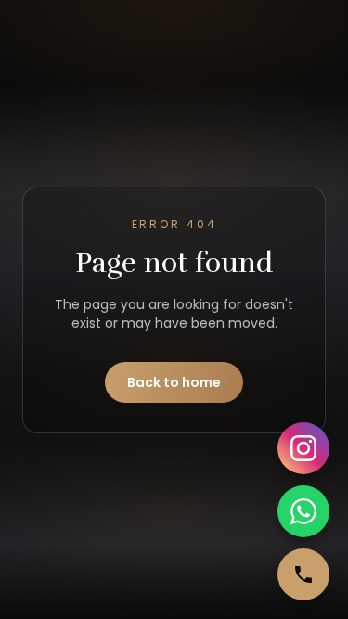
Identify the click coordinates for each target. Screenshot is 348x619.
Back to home (174, 382)
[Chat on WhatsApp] (303, 511)
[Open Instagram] (303, 448)
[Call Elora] (303, 574)
